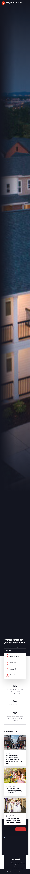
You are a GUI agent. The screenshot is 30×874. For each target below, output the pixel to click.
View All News (20, 829)
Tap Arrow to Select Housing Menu (12, 647)
